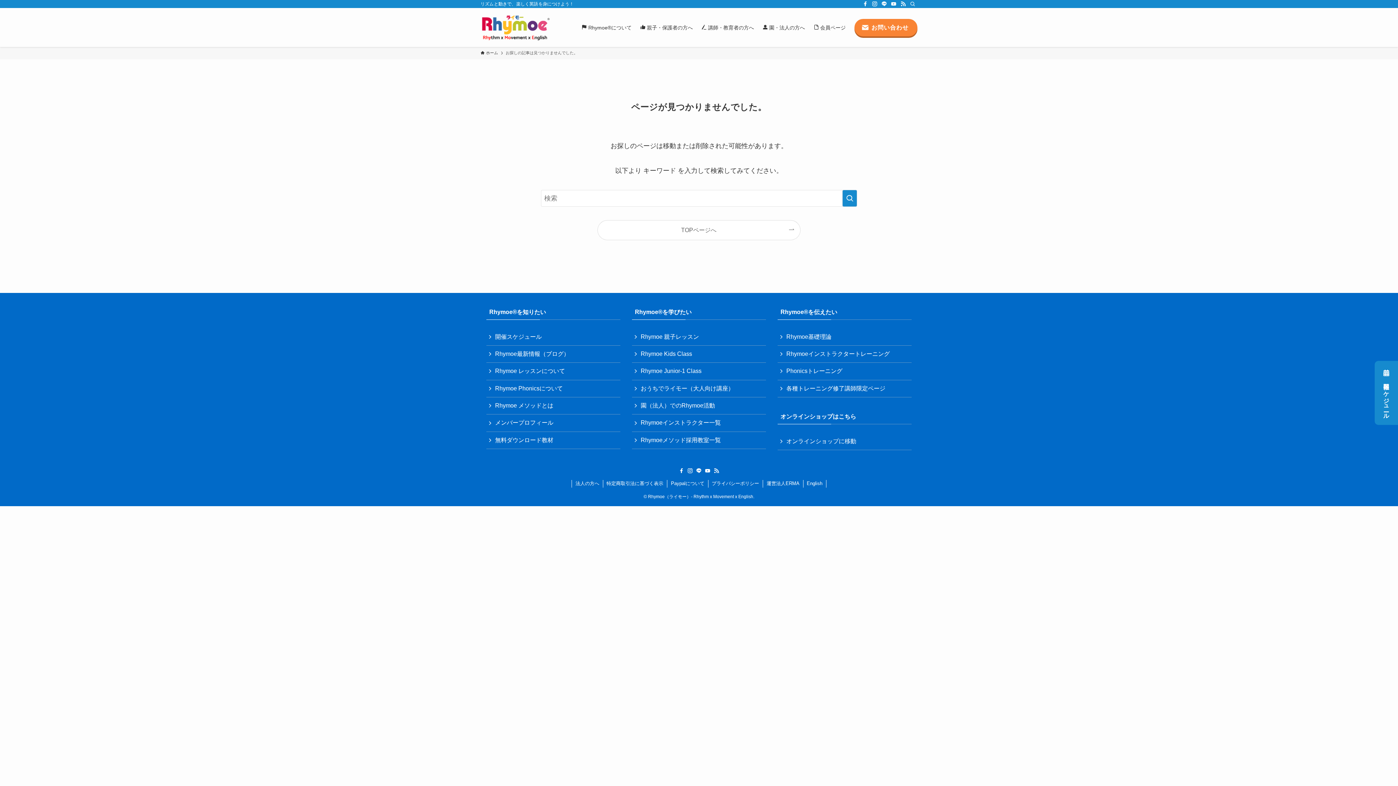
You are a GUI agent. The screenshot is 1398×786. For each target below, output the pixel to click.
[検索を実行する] (849, 198)
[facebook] (865, 4)
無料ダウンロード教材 (524, 440)
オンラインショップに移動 (821, 441)
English (814, 483)
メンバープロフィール (524, 423)
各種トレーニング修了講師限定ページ (835, 388)
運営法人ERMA (783, 483)
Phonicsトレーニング (814, 371)
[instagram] (875, 4)
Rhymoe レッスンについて (530, 371)
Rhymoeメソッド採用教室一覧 (681, 440)
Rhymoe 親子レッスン (670, 337)
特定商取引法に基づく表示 (635, 483)
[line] (884, 4)
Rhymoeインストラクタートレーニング (838, 354)
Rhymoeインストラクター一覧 (681, 423)
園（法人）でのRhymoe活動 (678, 405)
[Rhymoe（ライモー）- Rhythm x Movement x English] (515, 27)
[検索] (912, 4)
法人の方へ (587, 483)
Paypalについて (687, 483)
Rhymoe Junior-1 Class (671, 371)
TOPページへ (698, 230)
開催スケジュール (1386, 397)
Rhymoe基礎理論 (809, 337)
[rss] (903, 4)
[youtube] (894, 4)
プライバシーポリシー (735, 483)
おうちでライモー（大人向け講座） (687, 388)
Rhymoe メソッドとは (524, 405)
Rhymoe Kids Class (666, 354)
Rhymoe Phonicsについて (529, 388)
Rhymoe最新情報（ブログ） (532, 354)
